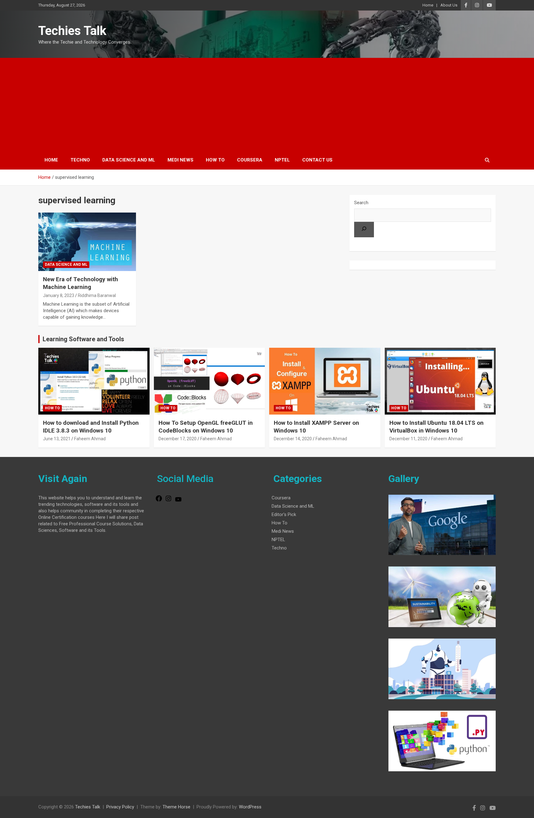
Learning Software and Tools (83, 339)
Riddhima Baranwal (97, 295)
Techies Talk (72, 31)
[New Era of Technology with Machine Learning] (87, 241)
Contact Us (317, 160)
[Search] (364, 229)
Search (361, 202)
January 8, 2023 (58, 295)
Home (427, 5)
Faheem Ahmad (90, 438)
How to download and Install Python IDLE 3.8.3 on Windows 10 (91, 426)
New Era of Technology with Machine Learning (80, 283)
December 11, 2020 (408, 438)
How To (215, 160)
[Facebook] (159, 500)
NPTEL (282, 160)
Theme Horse (176, 807)
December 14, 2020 (293, 438)
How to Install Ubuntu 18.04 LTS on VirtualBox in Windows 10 (436, 426)
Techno (80, 160)
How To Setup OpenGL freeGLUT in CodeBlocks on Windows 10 (206, 426)
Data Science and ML (128, 160)
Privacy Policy (120, 807)
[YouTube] (178, 501)
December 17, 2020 (178, 438)
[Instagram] (168, 500)
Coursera (249, 160)
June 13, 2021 (56, 438)
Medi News (180, 160)
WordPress (250, 807)
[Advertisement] (267, 104)
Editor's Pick (284, 514)
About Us (448, 5)
